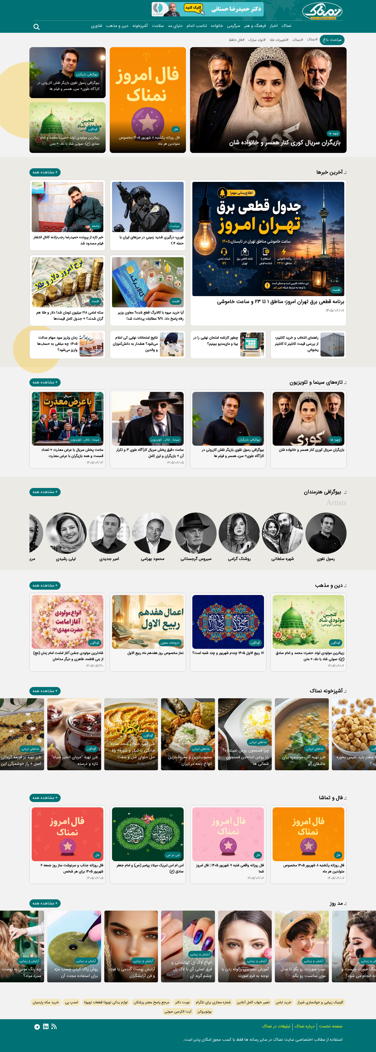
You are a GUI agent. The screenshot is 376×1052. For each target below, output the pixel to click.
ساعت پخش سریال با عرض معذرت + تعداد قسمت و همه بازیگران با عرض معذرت (72, 453)
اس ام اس (173, 855)
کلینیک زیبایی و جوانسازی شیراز (320, 1002)
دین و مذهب (117, 26)
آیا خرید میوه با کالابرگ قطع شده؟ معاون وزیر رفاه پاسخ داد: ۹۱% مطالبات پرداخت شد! (151, 315)
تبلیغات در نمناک (276, 1026)
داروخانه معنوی (170, 642)
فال (176, 129)
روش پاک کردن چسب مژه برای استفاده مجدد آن (76, 972)
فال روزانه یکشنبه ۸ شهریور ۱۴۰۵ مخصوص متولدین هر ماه (313, 868)
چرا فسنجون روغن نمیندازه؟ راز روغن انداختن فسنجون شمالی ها (246, 757)
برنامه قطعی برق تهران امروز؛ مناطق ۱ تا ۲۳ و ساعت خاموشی (280, 302)
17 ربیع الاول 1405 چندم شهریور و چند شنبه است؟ (228, 653)
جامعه (95, 226)
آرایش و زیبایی (314, 961)
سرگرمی (233, 26)
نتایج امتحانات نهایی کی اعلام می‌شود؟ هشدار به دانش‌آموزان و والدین (135, 344)
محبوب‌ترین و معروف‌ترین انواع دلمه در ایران (190, 760)
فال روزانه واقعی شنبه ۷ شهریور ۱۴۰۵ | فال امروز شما (230, 868)
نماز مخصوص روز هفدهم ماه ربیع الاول (155, 653)
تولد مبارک (256, 40)
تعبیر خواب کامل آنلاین (253, 1002)
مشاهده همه (43, 172)
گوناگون (92, 129)
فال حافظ (235, 40)
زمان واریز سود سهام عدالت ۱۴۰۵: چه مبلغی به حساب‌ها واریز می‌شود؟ (57, 344)
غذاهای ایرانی (315, 748)
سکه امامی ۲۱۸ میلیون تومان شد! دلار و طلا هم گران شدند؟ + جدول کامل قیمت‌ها (69, 315)
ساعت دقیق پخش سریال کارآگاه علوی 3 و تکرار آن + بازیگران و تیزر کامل (150, 453)
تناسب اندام (197, 26)
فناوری (96, 26)
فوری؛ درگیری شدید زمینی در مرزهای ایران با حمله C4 (152, 240)
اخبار (274, 26)
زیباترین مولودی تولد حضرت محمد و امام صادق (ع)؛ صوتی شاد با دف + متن (310, 656)
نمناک (286, 26)
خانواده (217, 26)
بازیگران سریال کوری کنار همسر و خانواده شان (284, 143)
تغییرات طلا (278, 40)
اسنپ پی (71, 1002)
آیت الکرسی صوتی (177, 1011)
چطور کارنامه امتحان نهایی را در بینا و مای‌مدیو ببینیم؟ (215, 341)
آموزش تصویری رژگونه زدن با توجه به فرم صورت (245, 972)
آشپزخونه (140, 26)
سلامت (158, 26)
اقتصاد (336, 290)
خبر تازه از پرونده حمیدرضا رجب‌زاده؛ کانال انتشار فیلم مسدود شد (68, 240)
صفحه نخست (330, 1026)
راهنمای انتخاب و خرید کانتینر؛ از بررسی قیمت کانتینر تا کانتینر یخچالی (296, 344)
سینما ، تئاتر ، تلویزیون (165, 439)
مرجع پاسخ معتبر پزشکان (151, 1002)
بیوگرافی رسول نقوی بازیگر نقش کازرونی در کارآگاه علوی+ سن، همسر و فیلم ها (233, 453)
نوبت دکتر (182, 1002)
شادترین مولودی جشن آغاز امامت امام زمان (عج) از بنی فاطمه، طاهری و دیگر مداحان (68, 656)
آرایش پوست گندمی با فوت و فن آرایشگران (132, 972)
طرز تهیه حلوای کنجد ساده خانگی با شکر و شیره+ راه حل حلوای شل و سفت (133, 750)
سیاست (175, 226)
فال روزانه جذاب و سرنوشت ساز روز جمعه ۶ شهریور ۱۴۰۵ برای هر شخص (72, 868)
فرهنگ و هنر (255, 26)
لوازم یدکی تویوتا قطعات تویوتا (106, 1002)
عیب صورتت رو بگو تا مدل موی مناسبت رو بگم (303, 972)
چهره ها (333, 133)
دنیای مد (175, 26)
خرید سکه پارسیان (46, 1002)
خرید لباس (283, 1002)
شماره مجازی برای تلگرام (213, 1002)
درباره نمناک (305, 1026)
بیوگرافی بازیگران (86, 74)
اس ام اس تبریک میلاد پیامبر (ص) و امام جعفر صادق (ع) (150, 868)
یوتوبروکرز (204, 1011)
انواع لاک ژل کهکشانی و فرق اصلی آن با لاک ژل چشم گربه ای (191, 969)
